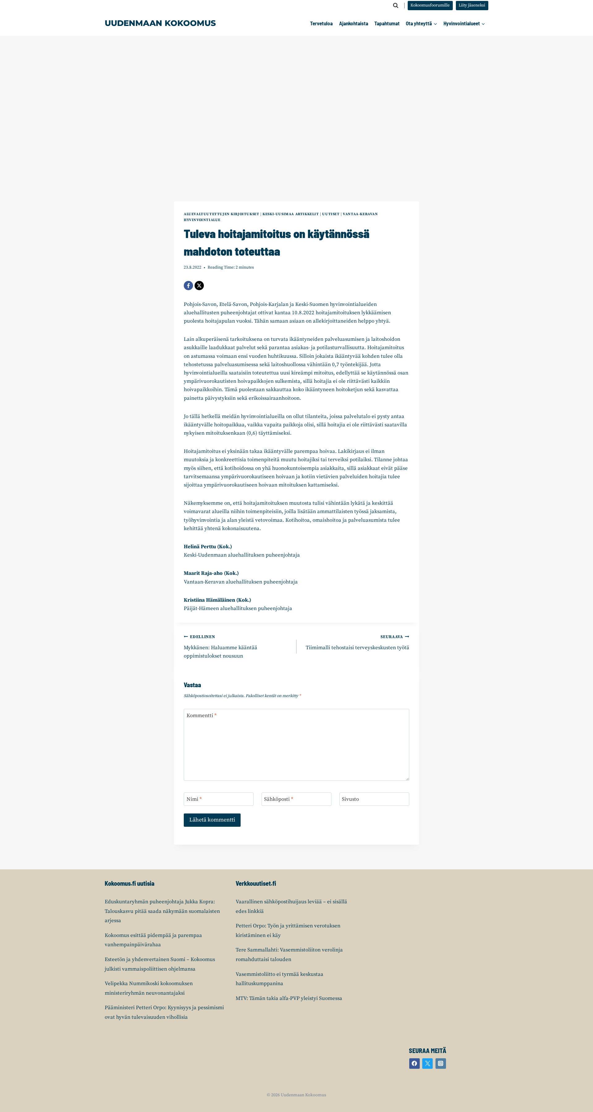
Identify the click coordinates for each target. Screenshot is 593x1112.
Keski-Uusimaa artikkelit (291, 214)
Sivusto (350, 799)
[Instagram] (440, 1063)
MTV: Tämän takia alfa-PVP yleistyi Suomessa (289, 998)
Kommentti (202, 715)
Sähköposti (278, 799)
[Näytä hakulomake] (395, 5)
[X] (199, 285)
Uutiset (330, 214)
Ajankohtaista (353, 23)
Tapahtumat (387, 23)
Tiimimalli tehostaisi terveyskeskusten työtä (357, 642)
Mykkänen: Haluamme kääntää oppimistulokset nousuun (220, 646)
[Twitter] (427, 1063)
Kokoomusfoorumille (430, 5)
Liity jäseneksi (472, 5)
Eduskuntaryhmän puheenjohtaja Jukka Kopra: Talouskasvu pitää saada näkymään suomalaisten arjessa (162, 911)
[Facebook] (188, 285)
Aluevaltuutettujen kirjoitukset (221, 214)
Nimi (194, 799)
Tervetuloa (321, 23)
